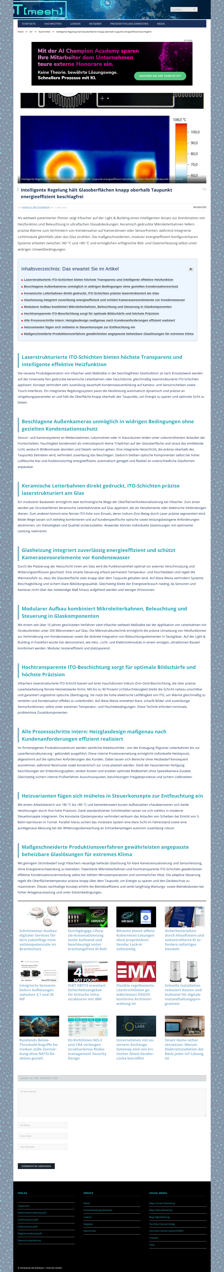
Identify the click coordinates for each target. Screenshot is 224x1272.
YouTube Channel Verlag (162, 1224)
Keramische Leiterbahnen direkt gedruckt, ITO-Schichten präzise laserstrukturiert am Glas (91, 293)
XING (152, 1244)
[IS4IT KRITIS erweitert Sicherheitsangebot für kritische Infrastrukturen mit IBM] (88, 971)
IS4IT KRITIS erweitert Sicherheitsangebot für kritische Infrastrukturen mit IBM (87, 992)
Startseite (29, 23)
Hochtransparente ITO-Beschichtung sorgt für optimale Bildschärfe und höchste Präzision (91, 313)
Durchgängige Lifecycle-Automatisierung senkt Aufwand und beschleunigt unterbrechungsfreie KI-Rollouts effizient (87, 940)
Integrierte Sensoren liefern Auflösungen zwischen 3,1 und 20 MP (37, 992)
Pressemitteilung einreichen (129, 23)
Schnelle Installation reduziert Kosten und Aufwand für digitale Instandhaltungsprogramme (183, 994)
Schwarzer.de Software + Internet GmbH (41, 1267)
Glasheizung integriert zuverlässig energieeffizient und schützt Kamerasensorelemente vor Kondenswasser (104, 300)
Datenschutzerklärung (29, 1240)
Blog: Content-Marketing (162, 1203)
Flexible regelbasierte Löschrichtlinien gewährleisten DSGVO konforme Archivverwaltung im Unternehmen (135, 994)
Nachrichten (53, 23)
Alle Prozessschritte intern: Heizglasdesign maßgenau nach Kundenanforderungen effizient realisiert (99, 320)
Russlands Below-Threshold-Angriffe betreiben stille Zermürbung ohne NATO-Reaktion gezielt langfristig (38, 1049)
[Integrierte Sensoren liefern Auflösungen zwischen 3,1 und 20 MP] (39, 971)
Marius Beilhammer (35, 207)
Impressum (24, 1205)
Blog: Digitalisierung (159, 1217)
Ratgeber (95, 23)
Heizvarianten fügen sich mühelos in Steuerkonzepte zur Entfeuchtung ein (79, 327)
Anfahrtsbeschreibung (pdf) (32, 1212)
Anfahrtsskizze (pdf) (28, 1219)
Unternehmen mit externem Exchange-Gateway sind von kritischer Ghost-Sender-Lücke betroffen (135, 1049)
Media (161, 23)
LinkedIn (153, 1237)
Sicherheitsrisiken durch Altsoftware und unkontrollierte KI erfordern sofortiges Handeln (184, 940)
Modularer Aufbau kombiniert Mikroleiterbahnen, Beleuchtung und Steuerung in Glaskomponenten (98, 307)
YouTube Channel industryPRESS (166, 1230)
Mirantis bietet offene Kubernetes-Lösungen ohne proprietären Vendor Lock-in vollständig (135, 940)
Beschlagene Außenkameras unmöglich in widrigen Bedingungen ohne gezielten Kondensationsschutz (101, 286)
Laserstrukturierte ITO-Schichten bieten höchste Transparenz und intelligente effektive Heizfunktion (98, 279)
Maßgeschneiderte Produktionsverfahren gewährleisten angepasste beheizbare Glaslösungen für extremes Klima (109, 334)
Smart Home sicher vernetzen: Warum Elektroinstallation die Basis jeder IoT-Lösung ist (184, 1049)
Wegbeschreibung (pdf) (30, 1233)
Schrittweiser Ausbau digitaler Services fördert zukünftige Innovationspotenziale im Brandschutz (38, 940)
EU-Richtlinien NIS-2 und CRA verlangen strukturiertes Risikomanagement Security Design (87, 1049)
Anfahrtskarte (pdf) (27, 1226)
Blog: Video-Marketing (160, 1210)
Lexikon (75, 23)
